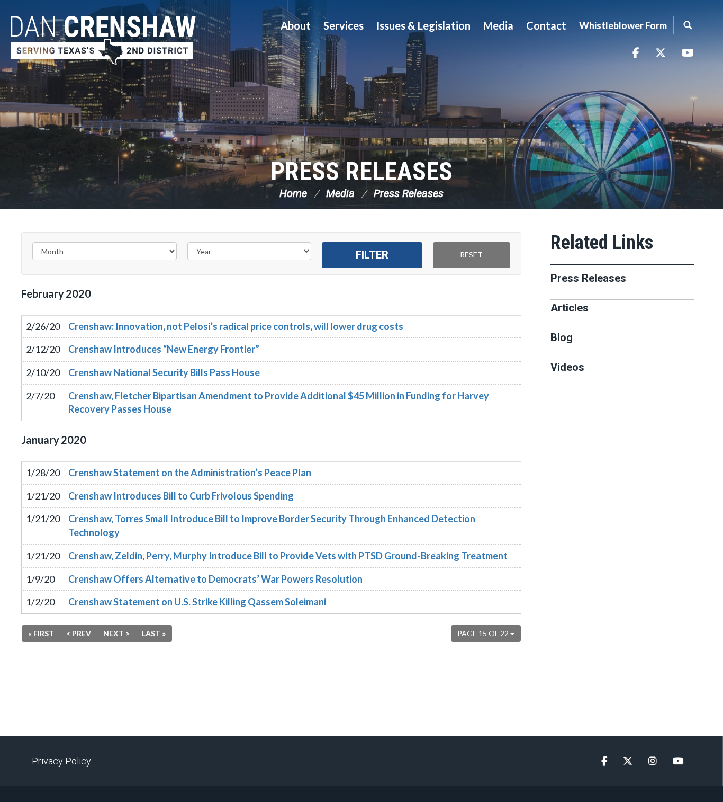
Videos (567, 367)
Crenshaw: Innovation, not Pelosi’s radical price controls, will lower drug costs (235, 326)
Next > (116, 633)
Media (340, 193)
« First (41, 633)
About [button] (296, 25)
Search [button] (687, 25)
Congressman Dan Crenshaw (103, 40)
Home (293, 193)
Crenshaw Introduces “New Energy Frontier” (163, 349)
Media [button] (498, 25)
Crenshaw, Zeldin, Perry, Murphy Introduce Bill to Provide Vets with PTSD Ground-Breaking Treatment (288, 556)
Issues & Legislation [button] (423, 25)
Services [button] (343, 25)
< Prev (78, 633)
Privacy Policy (61, 761)
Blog (561, 337)
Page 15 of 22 (483, 633)
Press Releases (361, 171)
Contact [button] (546, 25)
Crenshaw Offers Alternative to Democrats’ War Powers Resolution (215, 579)
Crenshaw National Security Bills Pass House (164, 372)
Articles (569, 307)
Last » (154, 633)
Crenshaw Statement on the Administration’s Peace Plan (189, 472)
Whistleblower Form (623, 25)
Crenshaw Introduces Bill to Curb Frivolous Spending (181, 496)
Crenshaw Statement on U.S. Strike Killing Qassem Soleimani (197, 602)
